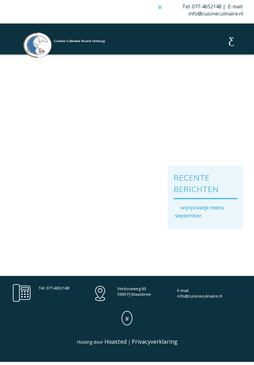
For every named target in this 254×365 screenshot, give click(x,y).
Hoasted (115, 341)
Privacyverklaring (154, 341)
